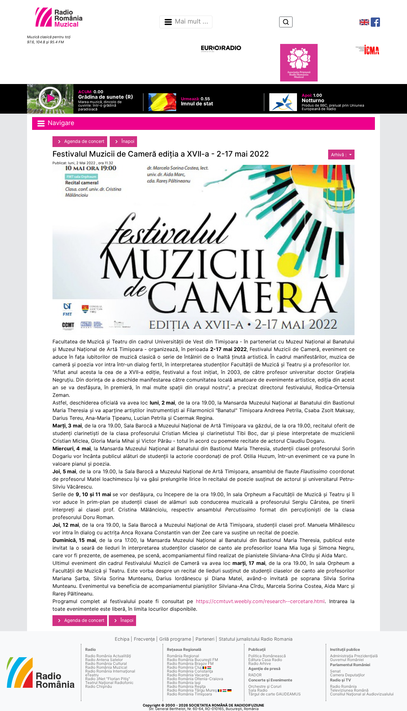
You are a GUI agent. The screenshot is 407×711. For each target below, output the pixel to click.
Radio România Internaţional (110, 671)
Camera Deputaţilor (347, 674)
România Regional (183, 655)
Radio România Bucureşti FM (192, 659)
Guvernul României (347, 659)
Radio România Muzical (106, 667)
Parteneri (205, 639)
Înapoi (127, 141)
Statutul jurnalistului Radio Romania (256, 639)
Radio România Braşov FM (190, 663)
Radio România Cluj (184, 667)
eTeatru (92, 674)
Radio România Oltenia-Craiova (195, 678)
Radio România (343, 686)
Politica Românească (267, 655)
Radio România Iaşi (184, 682)
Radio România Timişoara (189, 694)
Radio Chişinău (98, 686)
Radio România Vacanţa (188, 674)
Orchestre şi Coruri (264, 686)
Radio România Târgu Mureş (192, 690)
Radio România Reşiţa (186, 686)
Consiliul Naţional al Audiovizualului (362, 694)
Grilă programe (175, 639)
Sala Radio (257, 690)
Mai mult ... (191, 21)
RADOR (255, 674)
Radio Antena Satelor (104, 659)
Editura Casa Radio (265, 659)
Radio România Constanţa (190, 671)
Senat (335, 671)
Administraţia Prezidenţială (354, 655)
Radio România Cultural (106, 663)
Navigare (60, 123)
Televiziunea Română (349, 690)
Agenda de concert (83, 141)
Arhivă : (339, 154)
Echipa (122, 639)
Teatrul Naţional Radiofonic (109, 682)
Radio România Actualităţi (108, 655)
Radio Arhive (259, 663)
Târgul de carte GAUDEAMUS (274, 694)
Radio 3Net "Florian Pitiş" (107, 678)
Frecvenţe (144, 639)
